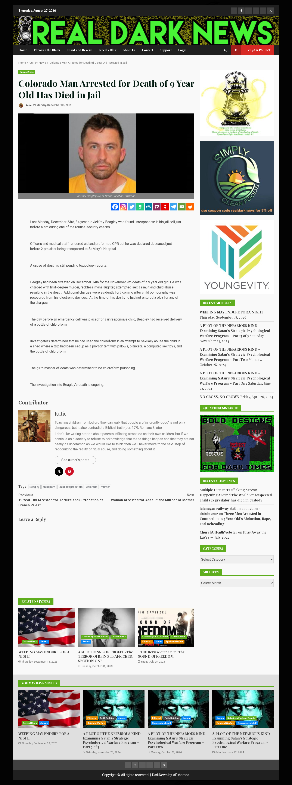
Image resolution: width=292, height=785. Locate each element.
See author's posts (75, 460)
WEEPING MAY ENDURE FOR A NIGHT (46, 627)
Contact (147, 50)
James (44, 641)
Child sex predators (71, 486)
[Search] (225, 50)
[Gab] (140, 206)
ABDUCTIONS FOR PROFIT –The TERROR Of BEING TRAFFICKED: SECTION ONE (106, 627)
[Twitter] (132, 206)
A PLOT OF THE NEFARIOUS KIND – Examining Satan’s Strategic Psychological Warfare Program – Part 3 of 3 (235, 330)
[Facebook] (115, 206)
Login (182, 50)
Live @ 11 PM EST (257, 50)
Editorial (146, 641)
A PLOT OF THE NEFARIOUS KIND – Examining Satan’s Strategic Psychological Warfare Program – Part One (235, 378)
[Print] (190, 206)
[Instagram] (123, 206)
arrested (64, 282)
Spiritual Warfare (174, 641)
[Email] (182, 206)
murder (105, 486)
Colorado (91, 486)
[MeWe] (148, 206)
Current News (27, 72)
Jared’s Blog (108, 50)
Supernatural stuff (161, 723)
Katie (28, 105)
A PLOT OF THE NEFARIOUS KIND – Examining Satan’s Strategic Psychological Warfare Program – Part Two (235, 354)
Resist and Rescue (79, 50)
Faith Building (107, 718)
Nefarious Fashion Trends (241, 718)
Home (22, 50)
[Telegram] (173, 206)
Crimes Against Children (95, 636)
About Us (129, 50)
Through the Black (47, 50)
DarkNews (160, 775)
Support (166, 50)
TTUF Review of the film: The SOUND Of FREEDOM (166, 627)
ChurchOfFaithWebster (218, 532)
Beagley (34, 486)
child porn (49, 486)
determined (59, 341)
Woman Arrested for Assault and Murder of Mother (152, 497)
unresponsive (145, 222)
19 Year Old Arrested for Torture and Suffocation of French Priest (60, 500)
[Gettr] (165, 206)
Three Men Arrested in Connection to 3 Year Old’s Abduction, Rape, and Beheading (235, 518)
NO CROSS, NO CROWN (219, 396)
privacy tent (100, 346)
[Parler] (157, 206)
